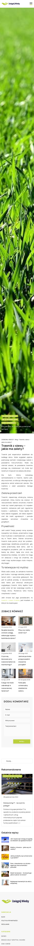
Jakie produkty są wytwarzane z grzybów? (21, 857)
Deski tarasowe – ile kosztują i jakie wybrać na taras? (21, 874)
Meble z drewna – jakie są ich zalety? (20, 848)
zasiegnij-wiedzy (10, 416)
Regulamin (5, 924)
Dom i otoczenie (8, 423)
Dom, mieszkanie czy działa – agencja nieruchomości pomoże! (20, 865)
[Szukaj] (3, 761)
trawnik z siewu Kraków (10, 600)
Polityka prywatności (9, 920)
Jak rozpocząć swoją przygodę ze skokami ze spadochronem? (21, 840)
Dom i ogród (5, 944)
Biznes (3, 936)
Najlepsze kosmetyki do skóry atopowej (20, 882)
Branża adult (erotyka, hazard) (13, 940)
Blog (3, 917)
